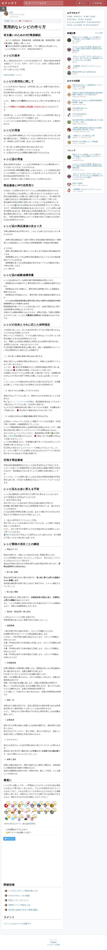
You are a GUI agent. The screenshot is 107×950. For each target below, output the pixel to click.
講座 (8, 21)
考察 (87, 16)
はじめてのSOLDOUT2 (77, 22)
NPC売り (78, 16)
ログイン (84, 3)
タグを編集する (26, 21)
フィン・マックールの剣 (20, 402)
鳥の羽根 (13, 436)
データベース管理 (53, 945)
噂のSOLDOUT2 (94, 22)
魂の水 (20, 205)
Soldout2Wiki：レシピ (13, 75)
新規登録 (98, 3)
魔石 (10, 46)
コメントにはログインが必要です (17, 924)
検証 (93, 16)
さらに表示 (99, 33)
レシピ (15, 21)
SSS (11, 12)
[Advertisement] (32, 861)
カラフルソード (29, 448)
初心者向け (73, 19)
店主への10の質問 (75, 25)
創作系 (89, 19)
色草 (55, 433)
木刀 (8, 407)
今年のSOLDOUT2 (92, 25)
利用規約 (53, 942)
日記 (82, 19)
